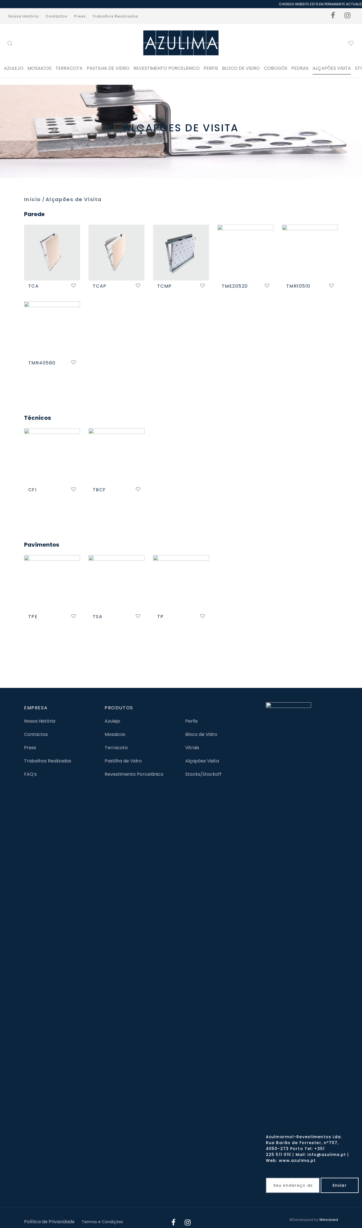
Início (32, 199)
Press (80, 16)
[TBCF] (117, 456)
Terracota (69, 68)
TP (160, 616)
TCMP (164, 286)
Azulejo (13, 68)
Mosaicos (39, 68)
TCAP (100, 286)
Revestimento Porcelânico (166, 68)
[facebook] (333, 16)
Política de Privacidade (49, 1221)
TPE (33, 616)
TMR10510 (298, 286)
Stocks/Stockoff (203, 774)
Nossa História (23, 16)
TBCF (99, 489)
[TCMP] (181, 253)
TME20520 (235, 286)
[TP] (181, 583)
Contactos (56, 16)
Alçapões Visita (202, 761)
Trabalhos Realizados (115, 16)
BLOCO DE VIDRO (241, 68)
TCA (33, 286)
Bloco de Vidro (201, 734)
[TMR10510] (310, 253)
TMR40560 (42, 363)
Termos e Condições (102, 1222)
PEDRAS (300, 68)
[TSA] (117, 583)
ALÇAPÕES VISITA (332, 68)
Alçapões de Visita (74, 199)
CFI (32, 489)
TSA (97, 616)
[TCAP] (117, 253)
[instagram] (347, 16)
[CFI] (52, 456)
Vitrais (192, 747)
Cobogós (275, 68)
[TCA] (52, 253)
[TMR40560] (52, 329)
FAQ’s (30, 774)
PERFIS (211, 68)
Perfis (191, 721)
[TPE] (52, 583)
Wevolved (328, 1219)
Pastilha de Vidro (108, 68)
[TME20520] (245, 253)
